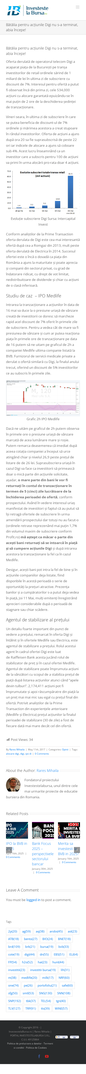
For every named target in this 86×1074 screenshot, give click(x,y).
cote (13, 954)
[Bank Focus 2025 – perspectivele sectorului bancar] (43, 824)
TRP (30, 1008)
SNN (63, 993)
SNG (45, 993)
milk (47, 978)
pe (28, 985)
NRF (64, 978)
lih (65, 970)
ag (26, 931)
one (13, 985)
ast (72, 931)
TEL (46, 1001)
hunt (58, 962)
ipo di (28, 753)
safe (67, 985)
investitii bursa (43, 970)
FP (12, 962)
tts (45, 1008)
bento (30, 939)
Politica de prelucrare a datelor (24, 1043)
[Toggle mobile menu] (78, 7)
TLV (14, 1008)
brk (30, 947)
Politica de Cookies (36, 1047)
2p (12, 931)
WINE (61, 1008)
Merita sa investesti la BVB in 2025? (68, 848)
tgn (61, 1001)
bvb (63, 947)
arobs (56, 931)
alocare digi (12, 753)
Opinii (65, 749)
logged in (33, 899)
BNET (64, 939)
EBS (59, 954)
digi (22, 753)
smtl (28, 993)
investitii (16, 970)
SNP (14, 1001)
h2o (27, 962)
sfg (12, 993)
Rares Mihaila (17, 749)
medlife (29, 978)
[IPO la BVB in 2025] (17, 824)
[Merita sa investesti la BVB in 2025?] (69, 824)
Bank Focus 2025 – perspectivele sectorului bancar (43, 853)
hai (42, 962)
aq (40, 931)
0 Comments (42, 753)
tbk (31, 1001)
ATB (13, 939)
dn (44, 954)
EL (73, 954)
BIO (47, 939)
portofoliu (47, 985)
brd (14, 947)
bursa (46, 947)
